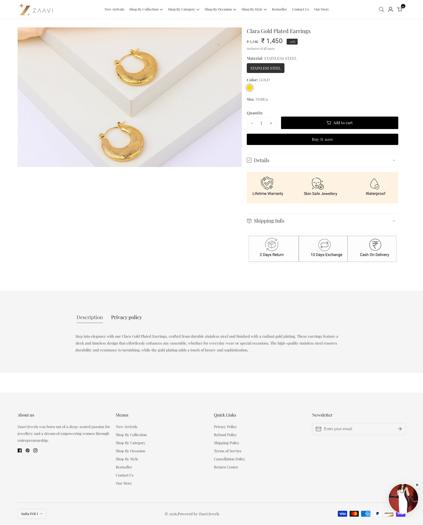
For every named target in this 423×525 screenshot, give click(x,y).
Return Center (226, 467)
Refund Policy (225, 434)
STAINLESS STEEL (267, 69)
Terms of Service (228, 450)
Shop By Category (181, 9)
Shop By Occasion (218, 9)
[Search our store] (382, 9)
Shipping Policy (226, 442)
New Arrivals (114, 9)
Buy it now (322, 139)
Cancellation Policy (229, 458)
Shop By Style (252, 9)
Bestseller (279, 9)
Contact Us (300, 9)
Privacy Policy (225, 426)
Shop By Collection (143, 9)
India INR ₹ (30, 514)
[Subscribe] (399, 429)
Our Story (321, 9)
